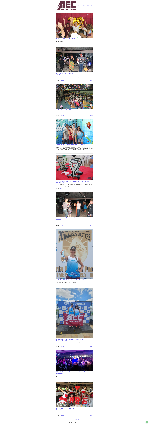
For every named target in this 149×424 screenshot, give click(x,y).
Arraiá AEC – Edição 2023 (63, 110)
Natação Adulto (64, 280)
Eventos (59, 74)
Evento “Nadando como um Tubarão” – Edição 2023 (71, 144)
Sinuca (63, 182)
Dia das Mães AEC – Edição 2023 (65, 408)
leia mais (91, 80)
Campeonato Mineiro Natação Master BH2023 (69, 339)
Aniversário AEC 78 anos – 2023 (65, 38)
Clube (57, 39)
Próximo (77, 419)
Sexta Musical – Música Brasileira (65, 73)
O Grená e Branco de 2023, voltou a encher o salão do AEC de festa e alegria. (74, 372)
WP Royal (79, 422)
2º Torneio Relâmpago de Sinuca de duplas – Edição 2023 (73, 181)
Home (78, 5)
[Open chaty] (147, 422)
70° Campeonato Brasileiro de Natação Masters (70, 279)
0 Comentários (62, 80)
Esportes (88, 5)
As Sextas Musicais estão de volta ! (66, 218)
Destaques (59, 39)
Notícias (84, 5)
